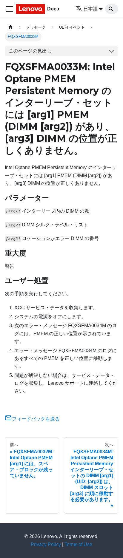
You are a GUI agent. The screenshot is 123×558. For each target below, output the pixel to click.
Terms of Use (78, 544)
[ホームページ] (10, 27)
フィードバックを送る (36, 418)
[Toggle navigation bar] (9, 8)
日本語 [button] (90, 8)
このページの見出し (30, 50)
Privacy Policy (46, 544)
